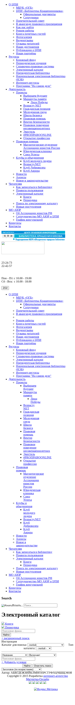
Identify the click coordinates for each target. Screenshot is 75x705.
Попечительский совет (30, 20)
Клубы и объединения (30, 157)
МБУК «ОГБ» (24, 7)
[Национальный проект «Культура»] (33, 682)
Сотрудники (31, 17)
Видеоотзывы (24, 40)
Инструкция (9, 641)
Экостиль (29, 131)
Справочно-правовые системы (35, 66)
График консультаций (29, 219)
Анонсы (21, 177)
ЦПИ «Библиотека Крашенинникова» (39, 11)
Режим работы (25, 30)
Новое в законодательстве (32, 180)
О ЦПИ (13, 4)
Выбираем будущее (35, 95)
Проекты (21, 92)
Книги (27, 196)
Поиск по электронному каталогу (37, 203)
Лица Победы (39, 102)
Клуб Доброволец (34, 167)
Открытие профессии (36, 138)
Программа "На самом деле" (33, 86)
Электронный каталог (30, 69)
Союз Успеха (31, 154)
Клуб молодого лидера (37, 161)
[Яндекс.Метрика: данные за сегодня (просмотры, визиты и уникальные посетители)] (46, 689)
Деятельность (17, 89)
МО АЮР (15, 209)
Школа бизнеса (32, 115)
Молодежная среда (35, 112)
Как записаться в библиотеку (34, 187)
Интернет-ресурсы (27, 82)
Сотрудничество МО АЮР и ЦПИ (37, 216)
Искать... (17, 605)
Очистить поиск (42, 665)
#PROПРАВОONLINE (37, 134)
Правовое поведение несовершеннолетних (36, 127)
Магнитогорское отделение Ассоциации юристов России (41, 146)
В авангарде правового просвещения (39, 24)
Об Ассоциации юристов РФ (34, 213)
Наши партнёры (26, 53)
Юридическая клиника (37, 151)
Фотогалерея (24, 37)
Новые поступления (28, 206)
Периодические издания (31, 63)
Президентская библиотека (33, 72)
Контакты (15, 226)
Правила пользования (29, 190)
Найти (6, 634)
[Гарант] (41, 682)
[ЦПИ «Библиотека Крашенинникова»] (33, 239)
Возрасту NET (32, 105)
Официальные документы (39, 14)
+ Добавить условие (13, 662)
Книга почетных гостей (31, 33)
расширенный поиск (15, 638)
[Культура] (30, 682)
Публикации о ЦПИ (28, 50)
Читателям (15, 183)
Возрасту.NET (32, 164)
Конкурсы (15, 222)
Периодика (30, 200)
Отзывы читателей (27, 43)
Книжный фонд (26, 59)
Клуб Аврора (31, 170)
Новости (21, 174)
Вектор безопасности (36, 121)
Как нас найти (25, 27)
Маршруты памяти (35, 99)
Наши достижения (27, 46)
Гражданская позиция (36, 108)
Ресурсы (14, 56)
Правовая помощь (34, 118)
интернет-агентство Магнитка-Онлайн (47, 677)
